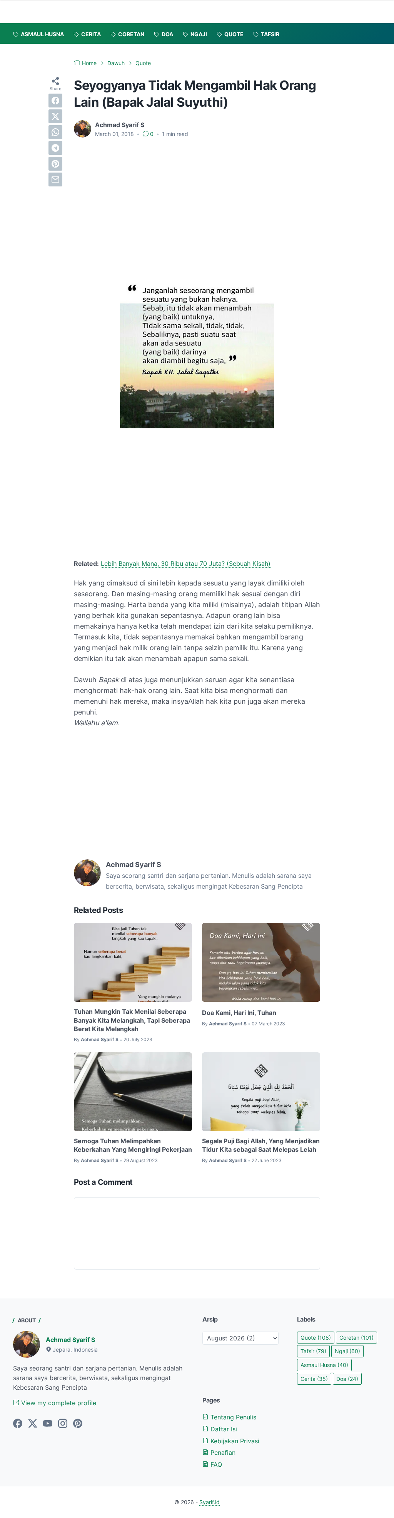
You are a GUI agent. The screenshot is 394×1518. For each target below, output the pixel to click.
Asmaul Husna (324, 1365)
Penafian (222, 1452)
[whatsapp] (55, 132)
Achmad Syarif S (70, 1340)
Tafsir (313, 1351)
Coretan (356, 1337)
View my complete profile (57, 1403)
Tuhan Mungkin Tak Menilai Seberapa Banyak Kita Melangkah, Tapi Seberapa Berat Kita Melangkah (132, 1020)
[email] (55, 179)
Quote (316, 1337)
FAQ (215, 1464)
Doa (347, 1378)
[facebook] (55, 100)
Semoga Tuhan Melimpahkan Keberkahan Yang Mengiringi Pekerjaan (133, 1145)
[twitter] (55, 116)
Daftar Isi (223, 1429)
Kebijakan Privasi (234, 1441)
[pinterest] (55, 164)
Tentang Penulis (232, 1417)
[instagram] (62, 1424)
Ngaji (347, 1351)
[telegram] (55, 148)
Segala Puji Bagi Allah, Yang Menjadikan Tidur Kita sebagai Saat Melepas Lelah (261, 1145)
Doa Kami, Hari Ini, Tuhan (239, 1012)
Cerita (314, 1378)
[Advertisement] (197, 202)
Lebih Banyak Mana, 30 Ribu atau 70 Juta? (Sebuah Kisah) (185, 563)
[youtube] (47, 1424)
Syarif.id (209, 1502)
